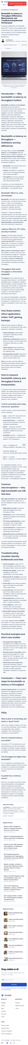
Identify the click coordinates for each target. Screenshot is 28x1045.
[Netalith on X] (11, 1043)
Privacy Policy (5, 1025)
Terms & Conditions (6, 1031)
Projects (17, 1003)
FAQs (2, 1017)
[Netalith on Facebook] (2, 1043)
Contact (3, 1011)
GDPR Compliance (6, 1034)
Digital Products (19, 1005)
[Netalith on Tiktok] (14, 1043)
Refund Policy (5, 1028)
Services (3, 1014)
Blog (2, 1008)
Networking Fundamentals (9, 9)
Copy (24, 444)
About (3, 1005)
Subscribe (14, 984)
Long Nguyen (6, 807)
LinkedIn (5, 816)
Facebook (10, 816)
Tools (16, 1008)
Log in (4, 4)
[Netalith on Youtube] (7, 1043)
